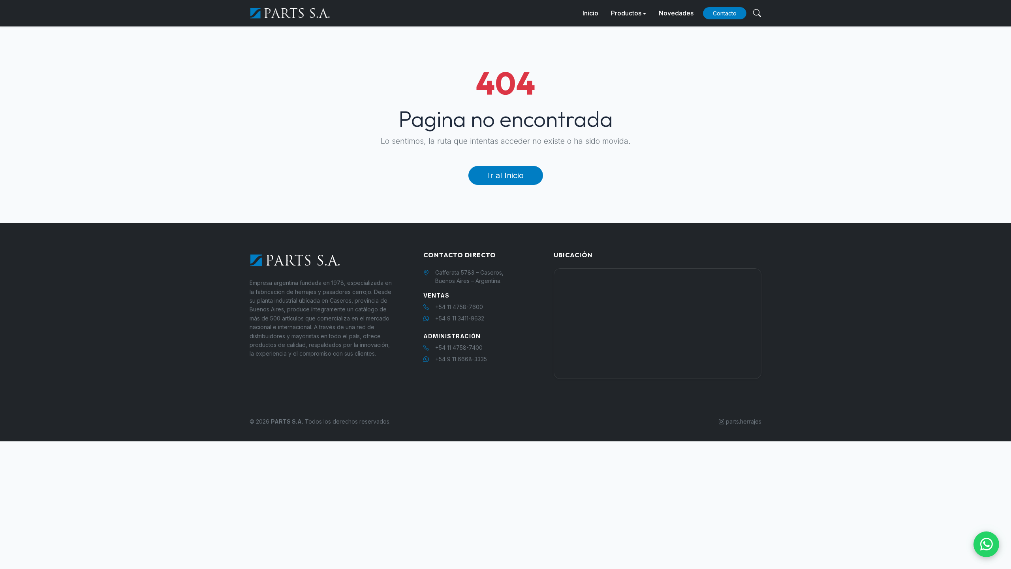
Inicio (590, 13)
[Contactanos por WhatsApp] (986, 544)
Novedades (676, 13)
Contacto (725, 13)
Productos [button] (626, 13)
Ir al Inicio (506, 175)
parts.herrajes (742, 421)
